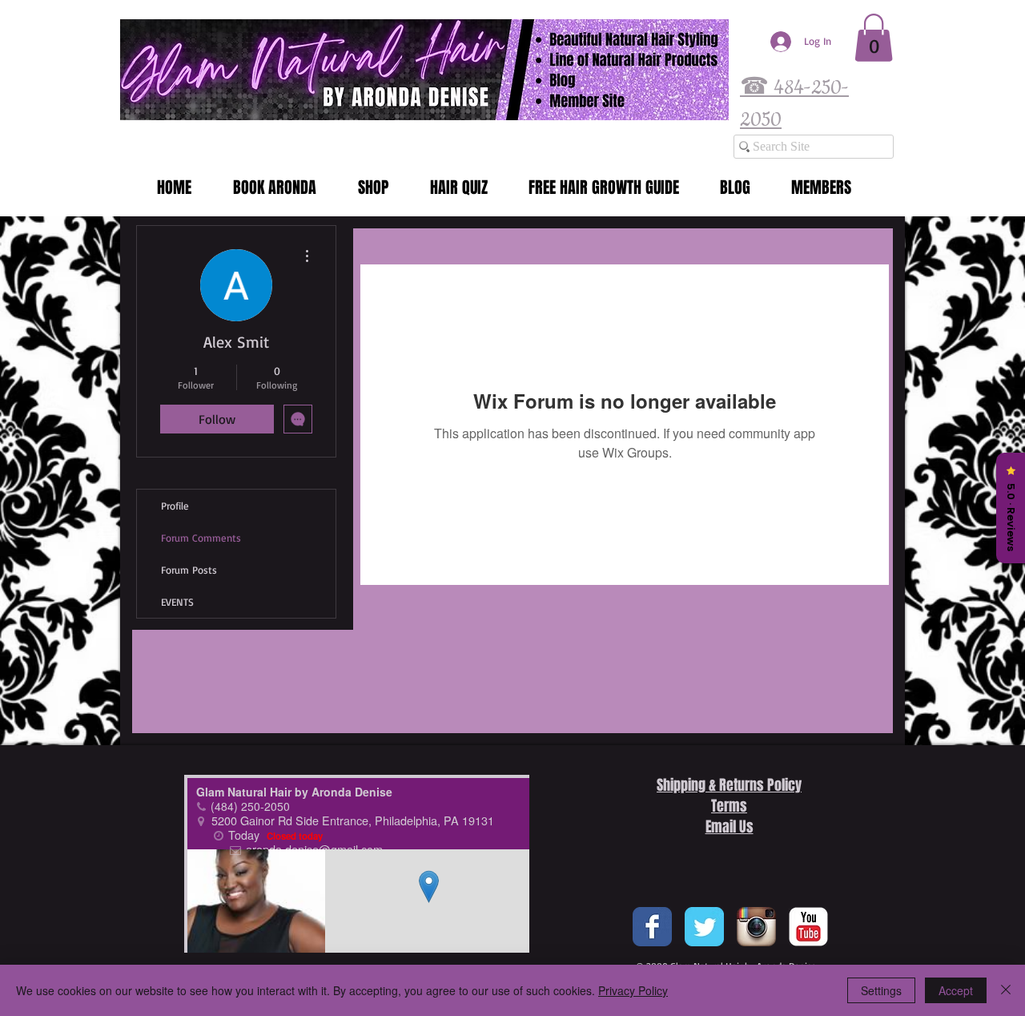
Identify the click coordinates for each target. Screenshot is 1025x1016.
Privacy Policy (633, 990)
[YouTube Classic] (808, 926)
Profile (175, 505)
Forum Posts (189, 569)
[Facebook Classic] (652, 926)
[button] (874, 38)
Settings (881, 990)
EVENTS (177, 601)
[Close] (1005, 990)
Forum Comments (201, 537)
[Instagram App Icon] (756, 926)
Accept (956, 990)
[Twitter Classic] (704, 926)
